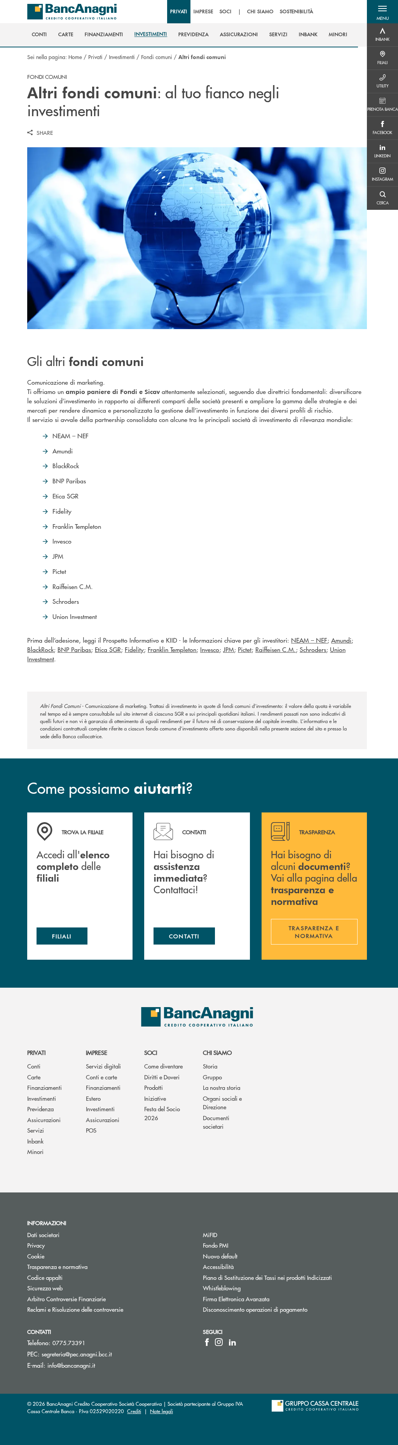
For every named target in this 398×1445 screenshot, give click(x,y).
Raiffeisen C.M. (275, 649)
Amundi (341, 640)
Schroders (313, 649)
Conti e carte (101, 1077)
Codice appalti (45, 1277)
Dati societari (43, 1235)
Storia (210, 1066)
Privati (95, 57)
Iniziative (155, 1098)
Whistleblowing (222, 1288)
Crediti (134, 1411)
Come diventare (163, 1066)
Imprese (96, 1052)
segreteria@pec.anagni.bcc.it (77, 1354)
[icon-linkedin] (232, 1342)
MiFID (210, 1235)
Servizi (35, 1130)
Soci (150, 1052)
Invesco (209, 649)
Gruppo (212, 1077)
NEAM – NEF (309, 640)
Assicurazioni (44, 1120)
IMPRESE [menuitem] (203, 11)
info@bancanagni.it (71, 1365)
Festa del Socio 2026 (162, 1113)
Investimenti (122, 57)
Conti (33, 1066)
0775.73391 (69, 1343)
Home (75, 57)
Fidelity (134, 649)
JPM (228, 649)
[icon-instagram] (219, 1342)
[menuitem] (39, 34)
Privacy (36, 1245)
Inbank (35, 1141)
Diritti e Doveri (162, 1077)
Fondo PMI (245, 1245)
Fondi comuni (156, 57)
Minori (35, 1151)
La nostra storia (221, 1087)
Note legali (161, 1411)
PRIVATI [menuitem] (179, 11)
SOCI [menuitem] (226, 11)
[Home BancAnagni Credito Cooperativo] (72, 11)
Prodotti (153, 1087)
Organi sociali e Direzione (222, 1102)
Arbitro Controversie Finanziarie (95, 1299)
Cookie (35, 1256)
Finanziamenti (44, 1087)
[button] (382, 11)
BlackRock (40, 649)
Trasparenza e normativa (86, 1266)
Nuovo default (220, 1256)
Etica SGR (108, 649)
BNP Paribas (74, 649)
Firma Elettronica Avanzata (236, 1299)
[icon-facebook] (207, 1342)
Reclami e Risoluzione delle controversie (75, 1309)
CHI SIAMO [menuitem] (260, 11)
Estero (93, 1098)
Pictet (244, 649)
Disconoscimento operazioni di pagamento (255, 1309)
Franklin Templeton (172, 649)
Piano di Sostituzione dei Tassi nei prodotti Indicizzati (267, 1277)
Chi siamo (217, 1052)
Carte (33, 1077)
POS (91, 1130)
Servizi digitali (103, 1066)
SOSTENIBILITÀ (296, 11)
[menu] (241, 11)
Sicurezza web (45, 1288)
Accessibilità (218, 1266)
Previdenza (40, 1109)
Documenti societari (216, 1122)
